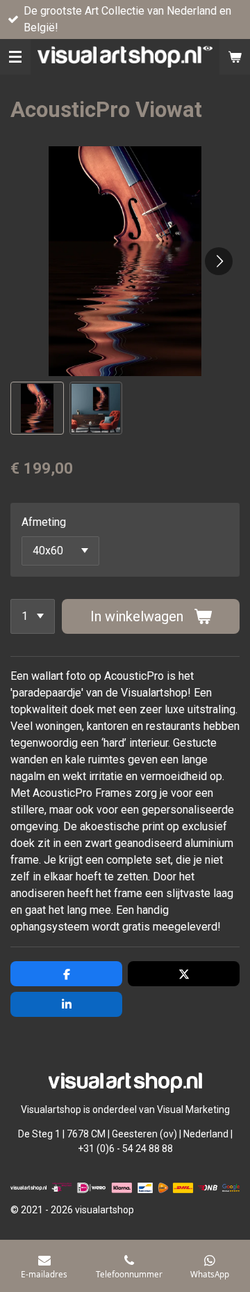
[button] (37, 408)
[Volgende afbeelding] (219, 261)
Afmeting (44, 522)
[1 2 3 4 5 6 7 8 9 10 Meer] (32, 616)
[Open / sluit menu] (15, 57)
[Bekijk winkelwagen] (234, 57)
